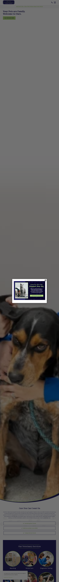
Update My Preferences (8, 577)
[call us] (52, 2)
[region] (15, 575)
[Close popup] (45, 280)
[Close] (26, 571)
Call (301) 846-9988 (9, 18)
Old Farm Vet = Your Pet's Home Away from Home (29, 6)
